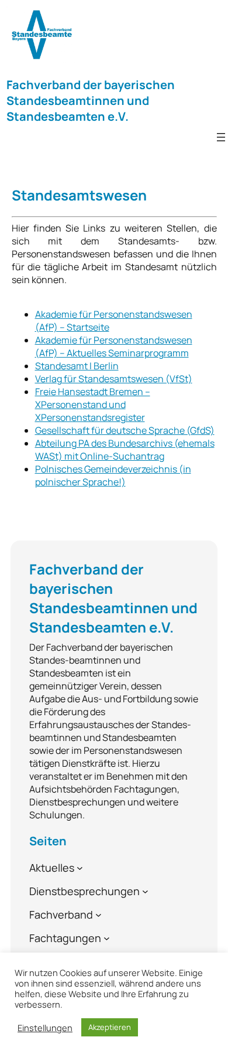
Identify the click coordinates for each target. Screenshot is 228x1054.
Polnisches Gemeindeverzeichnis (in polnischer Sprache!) (113, 475)
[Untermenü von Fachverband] (98, 915)
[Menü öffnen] (221, 137)
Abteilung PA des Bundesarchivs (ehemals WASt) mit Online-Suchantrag (125, 450)
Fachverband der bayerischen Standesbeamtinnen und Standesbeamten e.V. (90, 100)
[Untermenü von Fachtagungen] (106, 938)
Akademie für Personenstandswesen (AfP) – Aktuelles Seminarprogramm (113, 346)
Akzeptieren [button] (109, 1027)
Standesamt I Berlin (77, 365)
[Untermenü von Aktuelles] (80, 868)
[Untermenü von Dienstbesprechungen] (145, 891)
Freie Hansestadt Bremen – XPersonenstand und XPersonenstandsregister (92, 404)
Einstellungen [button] (45, 1027)
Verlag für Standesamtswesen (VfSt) (113, 378)
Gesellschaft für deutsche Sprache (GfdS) (125, 430)
